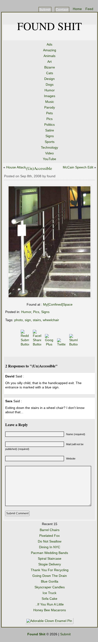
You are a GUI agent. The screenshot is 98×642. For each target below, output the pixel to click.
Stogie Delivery (49, 564)
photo (18, 320)
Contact (62, 9)
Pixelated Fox (49, 536)
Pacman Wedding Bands (49, 553)
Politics (49, 124)
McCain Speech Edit (78, 167)
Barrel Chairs (49, 530)
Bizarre (49, 67)
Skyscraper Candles (49, 587)
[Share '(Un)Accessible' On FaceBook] (37, 344)
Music (49, 102)
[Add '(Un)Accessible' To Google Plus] (49, 344)
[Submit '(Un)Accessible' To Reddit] (25, 344)
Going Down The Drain (49, 576)
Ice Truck (49, 593)
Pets (49, 113)
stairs (37, 320)
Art (49, 61)
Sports (49, 142)
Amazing (49, 50)
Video (49, 153)
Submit (45, 9)
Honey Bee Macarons (49, 610)
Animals (49, 56)
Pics (49, 119)
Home (77, 9)
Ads (49, 44)
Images (49, 96)
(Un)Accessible (39, 168)
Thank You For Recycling (50, 570)
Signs (49, 136)
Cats (49, 73)
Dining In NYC (49, 547)
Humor (49, 90)
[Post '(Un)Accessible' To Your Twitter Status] (61, 344)
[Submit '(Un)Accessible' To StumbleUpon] (73, 344)
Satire (49, 130)
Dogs (50, 84)
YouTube (49, 159)
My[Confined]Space (57, 304)
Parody (49, 107)
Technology (49, 147)
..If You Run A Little (49, 604)
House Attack (16, 167)
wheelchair (51, 320)
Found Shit (49, 25)
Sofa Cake (49, 598)
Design (49, 79)
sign (28, 320)
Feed (89, 9)
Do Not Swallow (49, 541)
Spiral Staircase (49, 558)
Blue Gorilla (49, 581)
